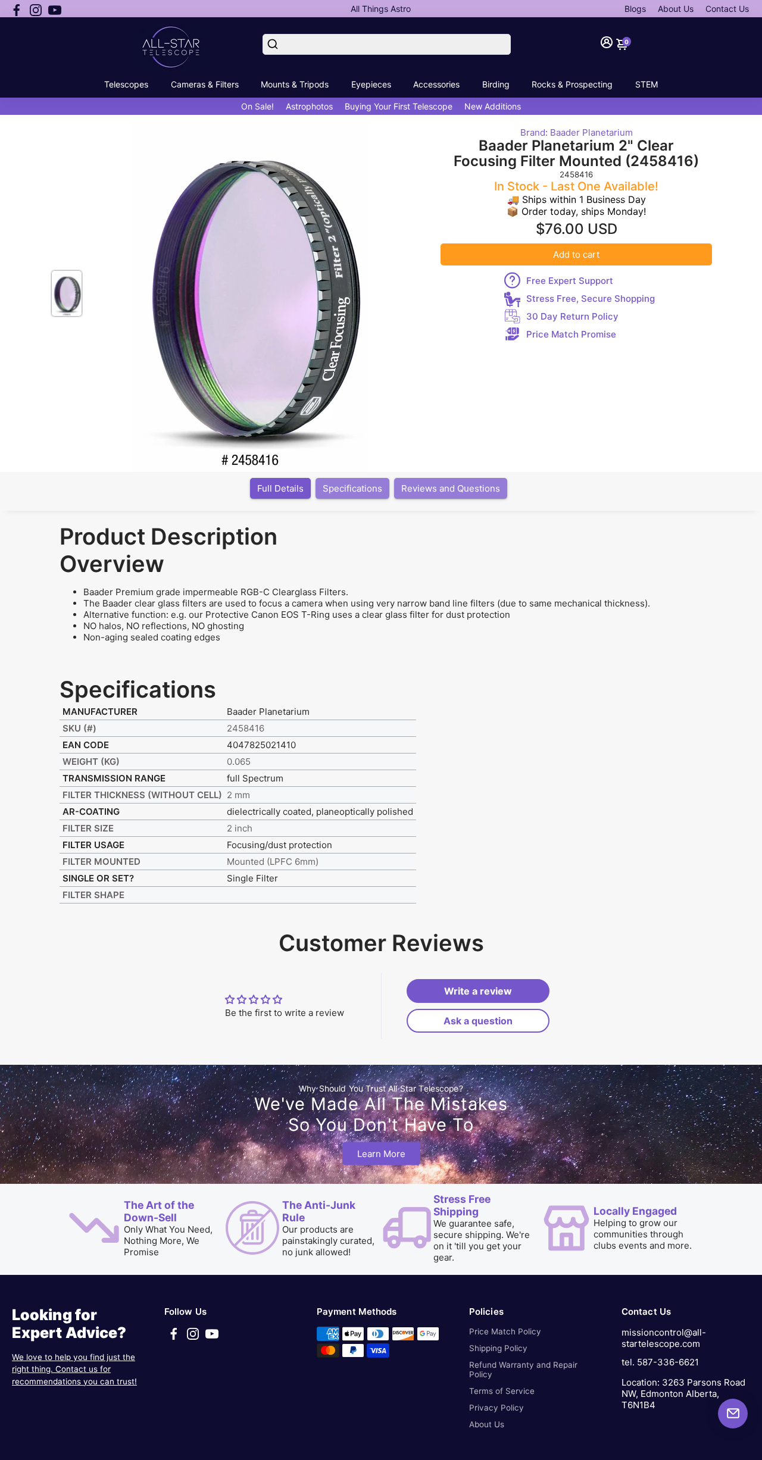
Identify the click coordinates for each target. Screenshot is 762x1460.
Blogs (635, 9)
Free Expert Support (569, 280)
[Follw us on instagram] (36, 9)
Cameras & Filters (205, 84)
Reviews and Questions (450, 488)
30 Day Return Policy (572, 316)
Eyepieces (371, 84)
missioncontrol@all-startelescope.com (664, 1338)
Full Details (280, 488)
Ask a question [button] (478, 1021)
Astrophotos (309, 106)
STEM (646, 84)
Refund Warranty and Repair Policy (523, 1369)
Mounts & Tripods (295, 84)
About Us (676, 9)
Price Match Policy (505, 1331)
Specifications (352, 488)
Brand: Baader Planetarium (576, 132)
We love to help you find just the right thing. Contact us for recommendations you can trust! (74, 1369)
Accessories (436, 84)
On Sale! (257, 106)
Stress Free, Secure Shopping (590, 298)
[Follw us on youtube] (55, 9)
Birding (496, 84)
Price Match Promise (571, 334)
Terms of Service (502, 1391)
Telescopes (126, 84)
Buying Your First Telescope (398, 106)
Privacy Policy (496, 1407)
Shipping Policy (498, 1348)
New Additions (492, 106)
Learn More (381, 1153)
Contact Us (727, 9)
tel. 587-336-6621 (660, 1362)
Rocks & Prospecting (572, 84)
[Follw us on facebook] (17, 9)
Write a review (478, 991)
